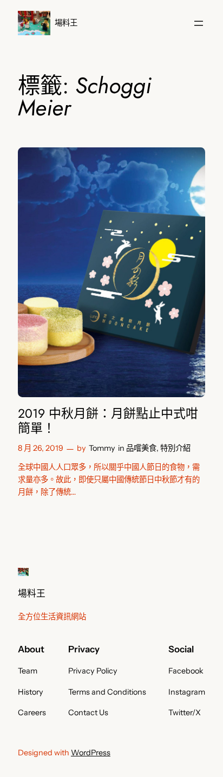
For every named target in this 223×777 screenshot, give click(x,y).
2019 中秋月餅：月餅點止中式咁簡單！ (108, 421)
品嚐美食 (141, 448)
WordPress (90, 752)
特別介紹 (175, 448)
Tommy (102, 448)
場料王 (66, 23)
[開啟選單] (198, 23)
